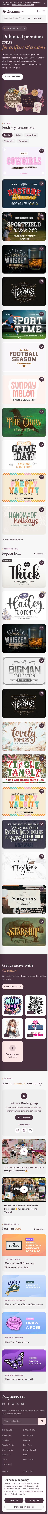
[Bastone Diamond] (23, 196)
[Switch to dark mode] (36, 11)
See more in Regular (11, 527)
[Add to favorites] (39, 154)
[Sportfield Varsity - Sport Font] (23, 227)
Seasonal (6, 1455)
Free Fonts (6, 1435)
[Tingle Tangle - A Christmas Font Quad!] (23, 748)
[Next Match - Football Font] (23, 321)
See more (36, 541)
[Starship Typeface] (23, 904)
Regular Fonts (8, 1445)
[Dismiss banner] (42, 3)
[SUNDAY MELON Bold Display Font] (23, 383)
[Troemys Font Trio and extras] (23, 289)
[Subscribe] (40, 1421)
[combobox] (14, 18)
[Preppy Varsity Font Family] (23, 477)
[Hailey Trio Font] (23, 591)
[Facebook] (23, 1102)
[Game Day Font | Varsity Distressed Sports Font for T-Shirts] (23, 446)
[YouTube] (29, 1102)
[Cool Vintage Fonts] (23, 810)
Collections (7, 1464)
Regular (7, 139)
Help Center (28, 1459)
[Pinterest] (13, 1403)
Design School (29, 1450)
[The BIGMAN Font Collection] (23, 654)
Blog (25, 1455)
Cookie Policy (13, 1494)
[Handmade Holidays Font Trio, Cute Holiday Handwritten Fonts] (23, 508)
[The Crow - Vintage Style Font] (23, 415)
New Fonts (6, 1440)
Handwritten (31, 139)
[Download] (33, 154)
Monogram (23, 145)
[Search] (27, 18)
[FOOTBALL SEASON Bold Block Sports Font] (23, 352)
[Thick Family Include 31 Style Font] (23, 560)
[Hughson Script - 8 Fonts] (23, 842)
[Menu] (42, 11)
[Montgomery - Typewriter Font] (23, 873)
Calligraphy (8, 145)
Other (4, 1459)
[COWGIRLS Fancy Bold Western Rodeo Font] (23, 164)
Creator (26, 1440)
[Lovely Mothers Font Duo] (23, 717)
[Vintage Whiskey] (23, 258)
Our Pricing (28, 1435)
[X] (18, 1403)
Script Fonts (7, 1450)
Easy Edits (27, 1445)
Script (18, 139)
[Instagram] (16, 1102)
